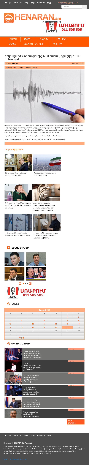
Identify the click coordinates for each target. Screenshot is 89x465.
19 (33, 327)
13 (44, 324)
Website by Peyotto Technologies (15, 459)
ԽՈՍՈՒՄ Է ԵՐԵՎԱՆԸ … (34, 44)
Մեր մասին (17, 3)
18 (21, 327)
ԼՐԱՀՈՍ (13, 39)
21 (56, 327)
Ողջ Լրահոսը (72, 422)
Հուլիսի (21, 338)
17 (10, 327)
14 (56, 324)
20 (44, 327)
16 (79, 324)
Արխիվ (32, 3)
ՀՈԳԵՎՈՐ (57, 44)
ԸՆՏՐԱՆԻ (44, 39)
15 (67, 324)
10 (10, 324)
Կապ (26, 3)
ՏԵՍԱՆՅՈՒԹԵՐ (20, 247)
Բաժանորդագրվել (44, 3)
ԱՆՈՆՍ (12, 44)
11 (21, 324)
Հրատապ (35, 67)
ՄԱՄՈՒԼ (28, 39)
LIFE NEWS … (62, 39)
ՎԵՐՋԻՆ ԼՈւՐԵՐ (20, 343)
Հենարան (15, 63)
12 (33, 324)
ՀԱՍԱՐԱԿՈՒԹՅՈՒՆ (25, 67)
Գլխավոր (8, 3)
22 (67, 327)
